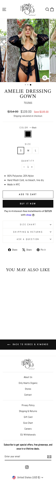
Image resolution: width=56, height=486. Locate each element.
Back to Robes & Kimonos (30, 344)
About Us (28, 377)
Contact (28, 394)
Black (28, 134)
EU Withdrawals (28, 434)
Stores (28, 388)
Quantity (28, 160)
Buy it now (28, 203)
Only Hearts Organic (28, 383)
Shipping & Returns (28, 231)
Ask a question (28, 239)
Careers (28, 428)
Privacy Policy (28, 405)
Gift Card (28, 417)
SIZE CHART (28, 224)
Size (28, 144)
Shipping (17, 115)
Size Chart (28, 422)
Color (28, 127)
